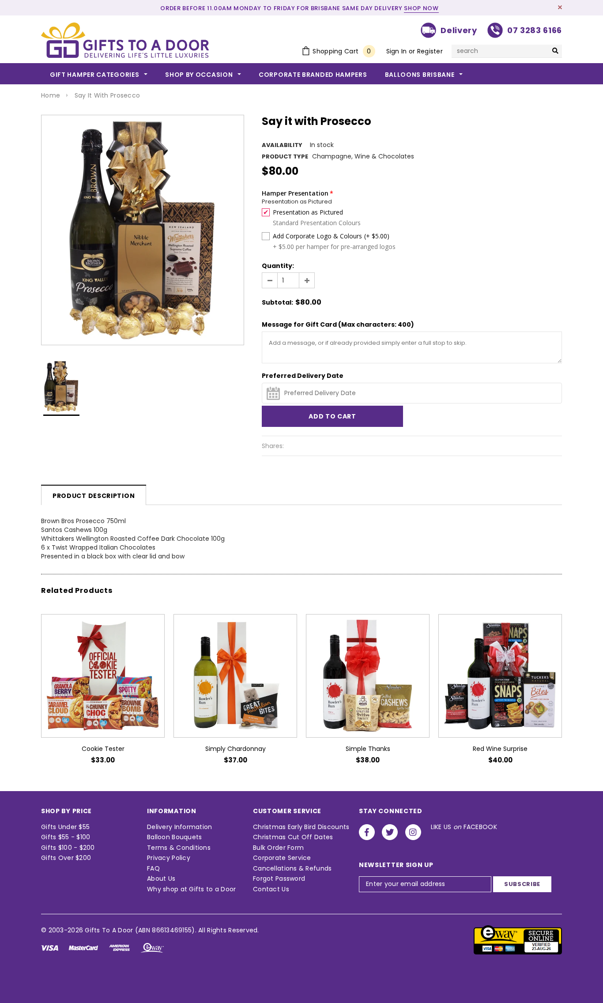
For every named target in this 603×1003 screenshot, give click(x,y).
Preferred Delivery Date (302, 375)
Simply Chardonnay (235, 748)
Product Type (285, 156)
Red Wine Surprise (500, 748)
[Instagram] (413, 832)
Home (50, 95)
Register (430, 51)
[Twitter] (390, 832)
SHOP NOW (421, 8)
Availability (282, 145)
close (560, 7)
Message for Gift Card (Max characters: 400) (338, 324)
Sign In (396, 51)
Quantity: (278, 265)
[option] (142, 230)
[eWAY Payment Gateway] (518, 939)
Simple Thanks (368, 748)
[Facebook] (367, 832)
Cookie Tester (103, 748)
